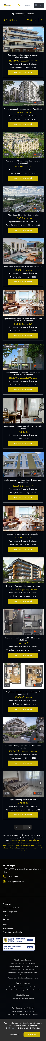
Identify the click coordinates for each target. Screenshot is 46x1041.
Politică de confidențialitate (14, 932)
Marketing (36, 1028)
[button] (41, 20)
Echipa (5, 915)
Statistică (24, 1028)
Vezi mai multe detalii (23, 72)
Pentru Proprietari (10, 912)
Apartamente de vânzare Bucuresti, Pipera (23, 978)
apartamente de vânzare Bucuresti (16, 845)
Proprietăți (7, 904)
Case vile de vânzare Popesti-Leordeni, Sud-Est (23, 990)
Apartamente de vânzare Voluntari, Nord (23, 966)
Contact (6, 919)
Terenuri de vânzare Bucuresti (23, 998)
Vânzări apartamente (23, 960)
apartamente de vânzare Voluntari (25, 840)
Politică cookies (9, 929)
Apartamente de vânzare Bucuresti (23, 969)
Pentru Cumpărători (11, 908)
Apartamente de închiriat (23, 1008)
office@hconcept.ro (16, 882)
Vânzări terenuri (23, 995)
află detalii (30, 1023)
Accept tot (32, 1034)
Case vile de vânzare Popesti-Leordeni (23, 987)
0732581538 (13, 876)
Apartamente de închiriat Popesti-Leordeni (23, 1014)
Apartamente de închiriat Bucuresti (23, 1011)
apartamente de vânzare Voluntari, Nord (23, 843)
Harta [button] (38, 49)
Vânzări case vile (23, 983)
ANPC (5, 925)
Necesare (12, 1028)
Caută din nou (11, 20)
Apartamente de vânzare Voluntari (23, 963)
